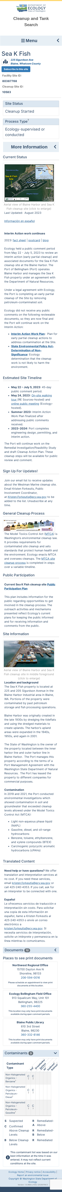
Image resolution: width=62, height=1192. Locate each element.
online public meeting (25, 403)
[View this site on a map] (5, 62)
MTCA (49, 534)
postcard (34, 240)
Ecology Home (16, 1172)
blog (46, 240)
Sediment (50, 1066)
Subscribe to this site (16, 69)
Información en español (19, 221)
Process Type (16, 121)
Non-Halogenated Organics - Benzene (15, 1078)
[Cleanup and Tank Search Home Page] (31, 8)
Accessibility (49, 1172)
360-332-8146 (30, 1034)
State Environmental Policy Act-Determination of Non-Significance (32, 350)
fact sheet (19, 240)
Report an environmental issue (32, 1175)
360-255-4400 (30, 1006)
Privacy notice (33, 1172)
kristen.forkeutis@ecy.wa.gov (31, 883)
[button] (31, 40)
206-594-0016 (30, 977)
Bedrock (54, 1067)
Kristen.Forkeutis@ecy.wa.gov (27, 497)
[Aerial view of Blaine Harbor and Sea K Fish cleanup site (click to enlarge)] (29, 182)
